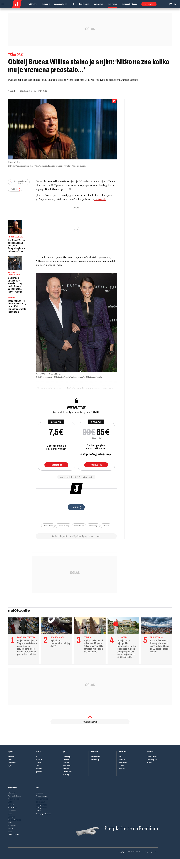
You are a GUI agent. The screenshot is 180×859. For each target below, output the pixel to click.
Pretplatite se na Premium (131, 828)
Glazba (121, 766)
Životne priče (67, 772)
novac (94, 751)
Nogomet (39, 760)
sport (38, 751)
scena (150, 751)
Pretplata (149, 4)
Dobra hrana (12, 811)
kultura (123, 751)
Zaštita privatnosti (42, 799)
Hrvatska (11, 757)
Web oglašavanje (41, 805)
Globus (10, 802)
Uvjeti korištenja (41, 796)
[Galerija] (62, 129)
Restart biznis (95, 757)
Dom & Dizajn (12, 808)
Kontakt (38, 811)
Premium (60, 4)
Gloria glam (11, 817)
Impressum (39, 793)
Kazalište (122, 769)
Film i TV (122, 760)
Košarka (38, 763)
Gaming (66, 775)
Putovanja (66, 769)
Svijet (9, 760)
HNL (37, 757)
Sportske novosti (13, 799)
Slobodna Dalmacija (14, 796)
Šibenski (10, 829)
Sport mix (39, 772)
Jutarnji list (11, 793)
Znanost (66, 760)
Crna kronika (12, 763)
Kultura (84, 4)
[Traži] (175, 4)
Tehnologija (67, 757)
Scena (112, 4)
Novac (98, 4)
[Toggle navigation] (2, 3)
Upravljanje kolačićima (43, 814)
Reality (149, 763)
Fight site (39, 769)
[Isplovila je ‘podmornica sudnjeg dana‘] (56, 626)
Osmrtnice (129, 4)
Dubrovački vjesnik (14, 820)
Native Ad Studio (13, 835)
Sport (46, 4)
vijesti (11, 751)
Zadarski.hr (11, 826)
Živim (10, 823)
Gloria (10, 814)
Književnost (123, 763)
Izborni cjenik (40, 802)
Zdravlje (66, 763)
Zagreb (10, 766)
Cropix (10, 832)
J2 (73, 4)
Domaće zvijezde (152, 757)
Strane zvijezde (152, 760)
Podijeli (14, 189)
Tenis (37, 766)
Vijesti (32, 4)
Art (120, 757)
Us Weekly (100, 199)
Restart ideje (95, 760)
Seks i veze (66, 766)
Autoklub (11, 805)
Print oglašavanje (41, 808)
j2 (64, 751)
